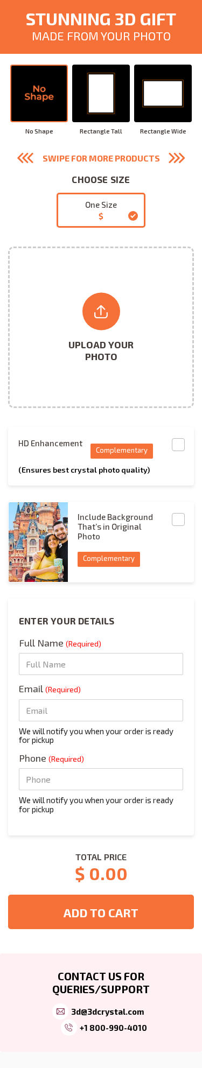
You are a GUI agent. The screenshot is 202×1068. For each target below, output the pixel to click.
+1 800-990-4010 (113, 1027)
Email (50, 688)
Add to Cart (101, 912)
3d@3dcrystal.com (107, 1011)
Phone (51, 758)
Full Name (60, 643)
